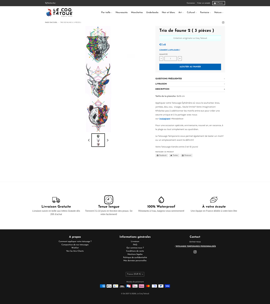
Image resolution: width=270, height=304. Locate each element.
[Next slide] (107, 140)
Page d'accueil (51, 22)
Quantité (163, 54)
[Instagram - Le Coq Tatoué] (223, 22)
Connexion (191, 3)
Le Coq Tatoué (143, 293)
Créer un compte (203, 3)
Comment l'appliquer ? (169, 50)
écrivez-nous (195, 241)
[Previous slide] (89, 140)
